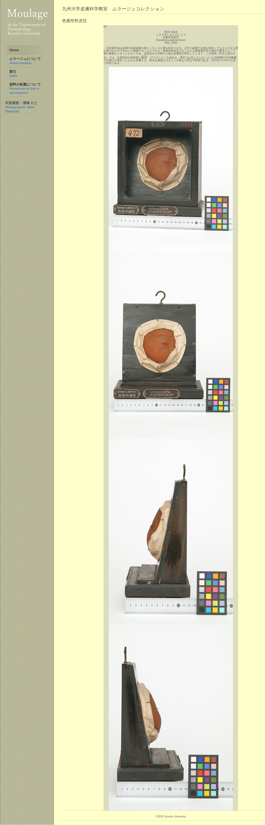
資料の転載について (25, 88)
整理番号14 (218, 60)
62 (229, 60)
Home (14, 50)
